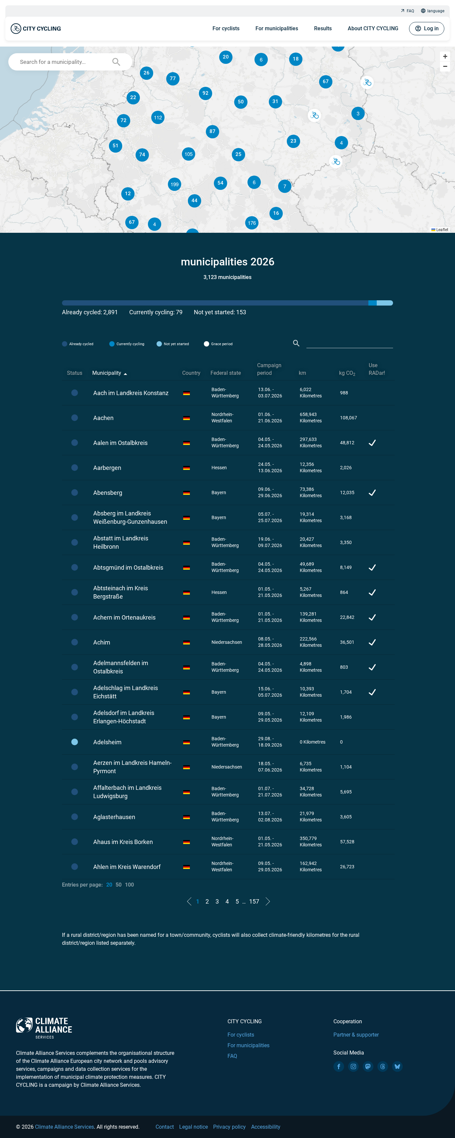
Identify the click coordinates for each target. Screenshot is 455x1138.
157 (254, 901)
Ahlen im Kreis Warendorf (127, 866)
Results (323, 28)
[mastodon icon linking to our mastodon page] (368, 1066)
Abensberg (107, 492)
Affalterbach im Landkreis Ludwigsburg (127, 791)
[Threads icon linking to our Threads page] (382, 1066)
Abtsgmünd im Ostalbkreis (128, 567)
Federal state (226, 373)
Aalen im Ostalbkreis (120, 442)
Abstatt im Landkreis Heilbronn (120, 542)
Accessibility (265, 1127)
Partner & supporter (356, 1035)
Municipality (106, 373)
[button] (341, 142)
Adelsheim (107, 742)
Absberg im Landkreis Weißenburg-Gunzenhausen (130, 517)
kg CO (347, 373)
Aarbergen (107, 467)
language (435, 11)
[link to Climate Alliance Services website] (44, 1028)
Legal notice (193, 1127)
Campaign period (269, 369)
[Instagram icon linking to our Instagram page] (353, 1066)
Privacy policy (229, 1127)
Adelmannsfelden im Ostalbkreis (120, 667)
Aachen (103, 417)
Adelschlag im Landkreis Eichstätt (125, 692)
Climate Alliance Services (64, 1127)
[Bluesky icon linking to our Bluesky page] (397, 1066)
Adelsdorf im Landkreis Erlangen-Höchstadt (123, 717)
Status (74, 373)
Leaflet (441, 229)
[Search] (296, 343)
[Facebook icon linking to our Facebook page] (338, 1066)
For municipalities (276, 28)
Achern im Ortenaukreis (124, 617)
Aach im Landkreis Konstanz (131, 392)
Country (191, 373)
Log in (431, 28)
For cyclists (226, 28)
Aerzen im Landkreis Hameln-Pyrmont (132, 767)
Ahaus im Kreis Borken (123, 841)
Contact (165, 1127)
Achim (101, 642)
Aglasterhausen (114, 816)
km (302, 373)
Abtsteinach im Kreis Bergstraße (120, 592)
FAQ (410, 11)
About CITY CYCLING (373, 28)
